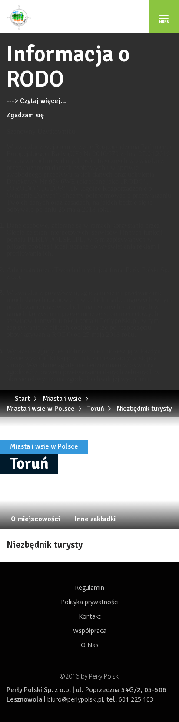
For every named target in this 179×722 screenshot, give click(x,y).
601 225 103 (136, 699)
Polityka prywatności (90, 602)
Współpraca (89, 630)
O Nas (90, 645)
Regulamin (89, 587)
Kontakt (90, 616)
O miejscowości (35, 519)
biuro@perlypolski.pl (75, 699)
